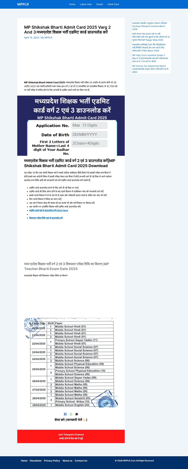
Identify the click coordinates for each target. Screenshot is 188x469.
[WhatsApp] (71, 414)
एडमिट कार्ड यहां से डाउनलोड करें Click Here (48, 210)
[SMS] (76, 414)
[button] (169, 4)
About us (67, 460)
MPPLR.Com (129, 460)
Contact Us (81, 460)
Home (24, 460)
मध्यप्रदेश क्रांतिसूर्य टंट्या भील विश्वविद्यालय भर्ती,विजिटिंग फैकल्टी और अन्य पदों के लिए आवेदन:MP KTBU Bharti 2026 (149, 47)
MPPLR (23, 4)
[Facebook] (65, 414)
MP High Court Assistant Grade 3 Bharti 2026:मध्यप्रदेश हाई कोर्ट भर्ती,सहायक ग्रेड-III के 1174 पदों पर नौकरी (150, 58)
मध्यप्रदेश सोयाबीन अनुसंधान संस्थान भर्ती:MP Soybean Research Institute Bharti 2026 (149, 26)
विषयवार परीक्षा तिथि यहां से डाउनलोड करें (46, 218)
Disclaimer (36, 460)
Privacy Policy (52, 460)
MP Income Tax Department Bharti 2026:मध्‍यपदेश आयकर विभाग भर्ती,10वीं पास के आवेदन (150, 69)
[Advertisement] (71, 62)
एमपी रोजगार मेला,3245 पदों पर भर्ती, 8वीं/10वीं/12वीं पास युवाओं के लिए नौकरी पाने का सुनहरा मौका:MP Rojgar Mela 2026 (151, 37)
